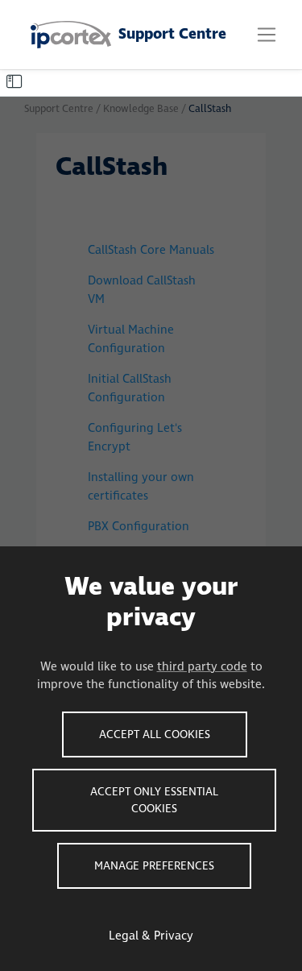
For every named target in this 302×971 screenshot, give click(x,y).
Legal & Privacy (151, 935)
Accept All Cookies (154, 734)
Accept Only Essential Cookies (154, 800)
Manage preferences (154, 865)
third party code (202, 666)
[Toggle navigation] (267, 34)
